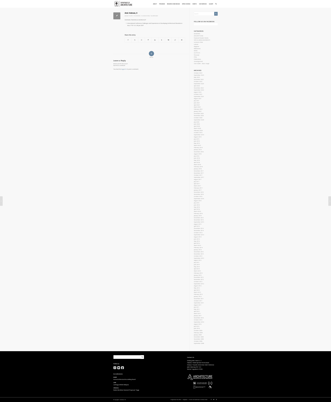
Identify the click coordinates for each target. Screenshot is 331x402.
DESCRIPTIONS (198, 36)
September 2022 (199, 90)
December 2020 (199, 113)
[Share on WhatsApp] (141, 40)
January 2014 (198, 249)
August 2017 (197, 179)
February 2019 (198, 147)
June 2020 (197, 124)
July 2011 (196, 307)
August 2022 (197, 92)
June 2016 (197, 205)
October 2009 (198, 330)
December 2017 (199, 171)
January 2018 (198, 169)
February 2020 (198, 130)
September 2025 (199, 75)
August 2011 (197, 305)
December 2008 (199, 337)
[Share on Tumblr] (161, 40)
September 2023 (199, 83)
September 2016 (199, 198)
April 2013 (197, 269)
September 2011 (199, 303)
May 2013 (197, 267)
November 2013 (199, 254)
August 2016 (197, 200)
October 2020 (198, 117)
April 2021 (197, 105)
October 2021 (198, 94)
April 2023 (197, 86)
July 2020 (196, 122)
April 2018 (197, 162)
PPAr (195, 57)
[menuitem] (155, 4)
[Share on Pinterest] (148, 40)
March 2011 (197, 313)
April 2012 (197, 290)
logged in (124, 69)
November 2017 (199, 173)
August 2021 (197, 98)
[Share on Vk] (168, 40)
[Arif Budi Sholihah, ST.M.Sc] (1, 201)
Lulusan (196, 44)
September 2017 (199, 177)
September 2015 (199, 222)
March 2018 (197, 164)
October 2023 (198, 81)
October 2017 (198, 175)
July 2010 (196, 326)
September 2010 (199, 322)
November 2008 (199, 339)
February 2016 (198, 213)
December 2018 (199, 152)
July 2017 (196, 181)
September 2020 (199, 120)
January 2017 (198, 190)
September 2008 (199, 343)
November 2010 (199, 318)
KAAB (115, 377)
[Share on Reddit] (175, 40)
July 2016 (196, 203)
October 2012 (198, 281)
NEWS (195, 51)
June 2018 (197, 158)
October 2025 (198, 73)
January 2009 (198, 335)
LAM (114, 382)
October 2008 (198, 341)
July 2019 (196, 139)
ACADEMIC (197, 33)
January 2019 (198, 149)
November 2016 (199, 194)
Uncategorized (198, 61)
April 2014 (197, 243)
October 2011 (198, 301)
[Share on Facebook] (128, 40)
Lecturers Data (146, 16)
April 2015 (197, 226)
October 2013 (198, 256)
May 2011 (197, 309)
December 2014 (199, 228)
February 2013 (198, 273)
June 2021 (197, 103)
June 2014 (197, 239)
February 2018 (198, 166)
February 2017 (198, 188)
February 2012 (198, 294)
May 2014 (197, 241)
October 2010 (198, 320)
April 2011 (197, 311)
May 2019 (197, 143)
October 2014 (198, 232)
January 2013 (198, 275)
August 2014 (197, 237)
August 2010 (197, 324)
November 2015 (199, 220)
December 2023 (199, 79)
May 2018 (197, 160)
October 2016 (198, 196)
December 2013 (199, 252)
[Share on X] (135, 40)
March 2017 (197, 186)
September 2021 (199, 96)
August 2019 (197, 137)
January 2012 (198, 296)
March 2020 (197, 128)
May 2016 (197, 207)
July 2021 (196, 100)
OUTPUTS (197, 53)
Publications (197, 59)
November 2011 (199, 298)
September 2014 (199, 235)
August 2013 (197, 260)
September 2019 (199, 135)
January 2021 (198, 111)
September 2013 (199, 258)
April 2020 (197, 126)
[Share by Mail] (181, 40)
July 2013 (196, 262)
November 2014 (199, 230)
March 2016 (197, 211)
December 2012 (199, 277)
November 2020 (199, 115)
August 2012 (197, 286)
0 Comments (137, 16)
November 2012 (199, 279)
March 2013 (197, 271)
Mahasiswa (197, 48)
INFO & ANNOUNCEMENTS (202, 40)
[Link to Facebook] (211, 399)
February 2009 (198, 332)
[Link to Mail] (213, 399)
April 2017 (197, 183)
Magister (196, 46)
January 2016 (198, 215)
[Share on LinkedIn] (155, 40)
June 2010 (197, 328)
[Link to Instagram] (216, 399)
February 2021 (198, 109)
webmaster (155, 16)
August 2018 (197, 154)
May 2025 (197, 77)
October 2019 (198, 132)
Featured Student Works (201, 38)
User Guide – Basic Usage (201, 63)
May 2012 (197, 288)
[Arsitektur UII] (123, 4)
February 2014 (198, 247)
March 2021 (197, 107)
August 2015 (197, 224)
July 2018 (196, 156)
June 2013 (197, 264)
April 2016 (197, 209)
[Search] (216, 4)
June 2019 (197, 141)
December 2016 (199, 192)
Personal (196, 55)
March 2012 (197, 292)
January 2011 (198, 315)
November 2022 (199, 88)
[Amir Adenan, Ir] (116, 15)
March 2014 (197, 245)
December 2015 (199, 217)
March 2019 (197, 145)
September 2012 (199, 284)
